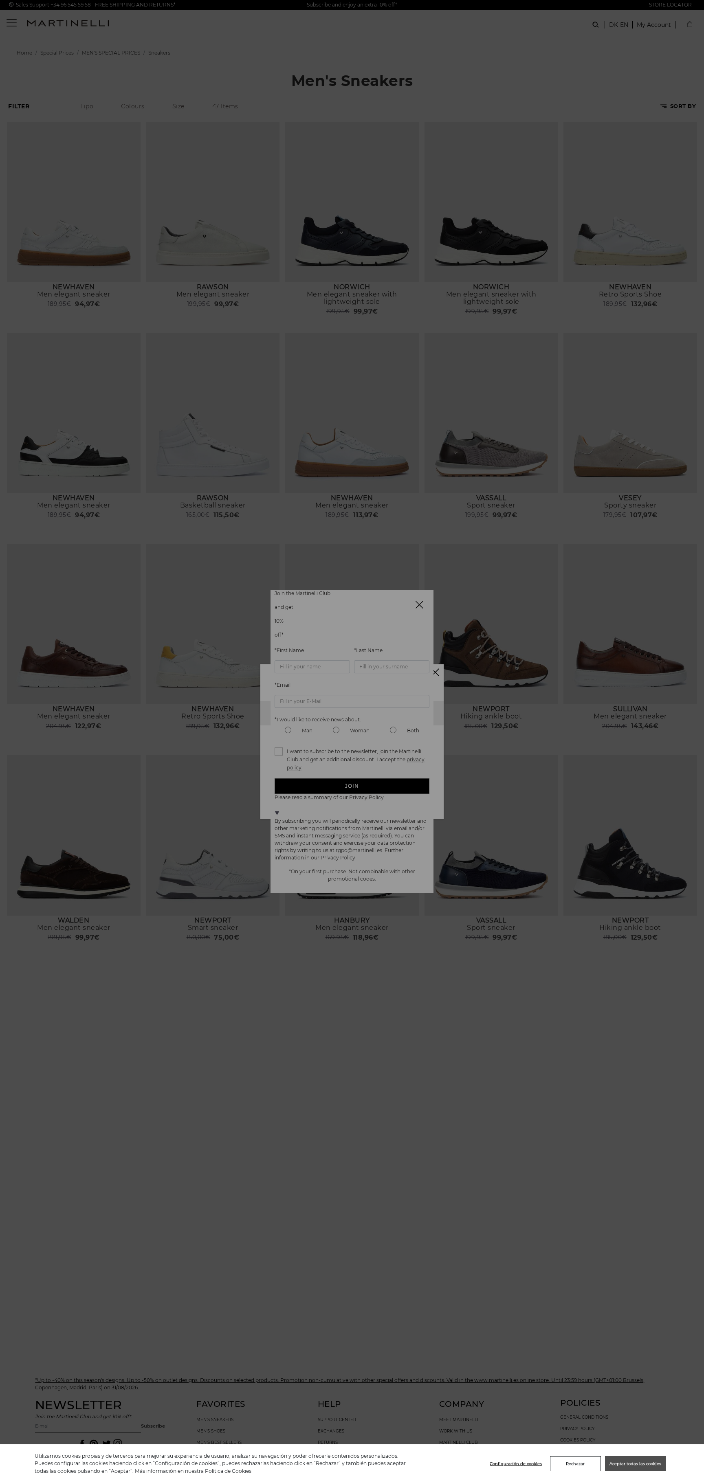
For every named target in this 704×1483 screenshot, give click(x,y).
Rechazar (575, 1463)
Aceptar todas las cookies (635, 1463)
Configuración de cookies (516, 1463)
